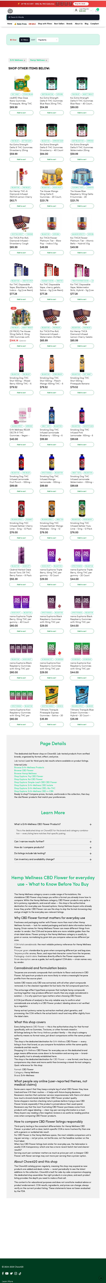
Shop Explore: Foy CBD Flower (28, 776)
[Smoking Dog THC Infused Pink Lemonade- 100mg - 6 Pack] (82, 414)
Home (9, 24)
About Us (79, 24)
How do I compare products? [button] (29, 847)
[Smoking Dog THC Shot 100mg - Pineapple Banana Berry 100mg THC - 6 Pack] (82, 362)
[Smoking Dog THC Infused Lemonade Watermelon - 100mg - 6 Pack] (82, 461)
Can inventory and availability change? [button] (34, 859)
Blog (86, 24)
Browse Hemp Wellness (25, 774)
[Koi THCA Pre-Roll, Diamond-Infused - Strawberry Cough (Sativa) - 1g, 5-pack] (21, 222)
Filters (25, 40)
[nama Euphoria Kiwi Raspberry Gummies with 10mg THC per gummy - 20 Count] (82, 647)
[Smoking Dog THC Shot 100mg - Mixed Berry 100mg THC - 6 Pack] (21, 362)
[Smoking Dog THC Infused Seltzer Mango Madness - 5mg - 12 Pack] (51, 507)
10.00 (83, 11)
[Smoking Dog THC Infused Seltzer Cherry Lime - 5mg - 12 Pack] (21, 507)
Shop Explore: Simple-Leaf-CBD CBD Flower (35, 782)
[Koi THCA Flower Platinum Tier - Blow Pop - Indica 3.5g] (51, 222)
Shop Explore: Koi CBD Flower (28, 779)
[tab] (53, 824)
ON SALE (32, 23)
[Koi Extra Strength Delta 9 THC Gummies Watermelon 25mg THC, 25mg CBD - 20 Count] (82, 129)
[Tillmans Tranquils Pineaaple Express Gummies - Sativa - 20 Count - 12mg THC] (51, 694)
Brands (69, 24)
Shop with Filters (45, 24)
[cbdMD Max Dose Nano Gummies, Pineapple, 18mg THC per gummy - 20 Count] (21, 82)
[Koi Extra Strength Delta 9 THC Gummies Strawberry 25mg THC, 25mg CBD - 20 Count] (21, 129)
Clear (14, 40)
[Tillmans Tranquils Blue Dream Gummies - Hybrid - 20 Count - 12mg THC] (82, 694)
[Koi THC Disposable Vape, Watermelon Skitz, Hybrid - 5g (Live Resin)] (82, 269)
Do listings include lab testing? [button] (30, 853)
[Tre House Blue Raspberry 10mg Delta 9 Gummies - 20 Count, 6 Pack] (82, 175)
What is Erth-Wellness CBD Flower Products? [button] (37, 824)
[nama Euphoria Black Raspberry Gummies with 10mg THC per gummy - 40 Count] (21, 647)
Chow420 (19, 1267)
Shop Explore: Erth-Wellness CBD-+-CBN (33, 791)
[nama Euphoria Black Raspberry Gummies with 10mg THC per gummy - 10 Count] (51, 600)
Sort (33, 40)
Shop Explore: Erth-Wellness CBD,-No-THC (34, 788)
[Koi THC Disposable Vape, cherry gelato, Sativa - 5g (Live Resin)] (51, 269)
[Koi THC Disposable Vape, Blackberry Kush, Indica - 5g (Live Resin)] (21, 269)
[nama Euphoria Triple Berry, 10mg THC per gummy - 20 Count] (82, 554)
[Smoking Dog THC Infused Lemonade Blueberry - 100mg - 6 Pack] (51, 414)
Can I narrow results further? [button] (29, 841)
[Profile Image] (77, 10)
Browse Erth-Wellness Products (29, 768)
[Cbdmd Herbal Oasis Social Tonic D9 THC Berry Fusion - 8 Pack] (21, 554)
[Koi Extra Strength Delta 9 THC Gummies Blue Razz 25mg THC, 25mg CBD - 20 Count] (51, 82)
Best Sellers (59, 24)
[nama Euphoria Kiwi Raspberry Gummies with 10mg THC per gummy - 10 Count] (51, 647)
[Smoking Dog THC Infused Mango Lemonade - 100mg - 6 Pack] (51, 461)
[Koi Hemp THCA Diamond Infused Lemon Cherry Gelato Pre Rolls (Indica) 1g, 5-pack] (82, 315)
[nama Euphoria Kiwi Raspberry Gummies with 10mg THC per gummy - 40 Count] (21, 694)
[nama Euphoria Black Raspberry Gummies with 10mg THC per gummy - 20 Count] (82, 600)
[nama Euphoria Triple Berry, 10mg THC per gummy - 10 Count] (51, 554)
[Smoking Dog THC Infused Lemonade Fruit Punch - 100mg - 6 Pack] (21, 461)
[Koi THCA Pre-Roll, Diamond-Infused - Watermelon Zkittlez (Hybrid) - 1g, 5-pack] (51, 315)
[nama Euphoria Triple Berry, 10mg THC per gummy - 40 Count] (21, 600)
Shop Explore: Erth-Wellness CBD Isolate (33, 785)
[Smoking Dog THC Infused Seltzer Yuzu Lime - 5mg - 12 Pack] (82, 507)
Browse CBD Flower (23, 771)
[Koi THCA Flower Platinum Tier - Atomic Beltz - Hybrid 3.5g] (82, 222)
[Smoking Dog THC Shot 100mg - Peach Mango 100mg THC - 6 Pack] (51, 362)
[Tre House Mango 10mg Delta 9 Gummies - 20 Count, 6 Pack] (51, 175)
